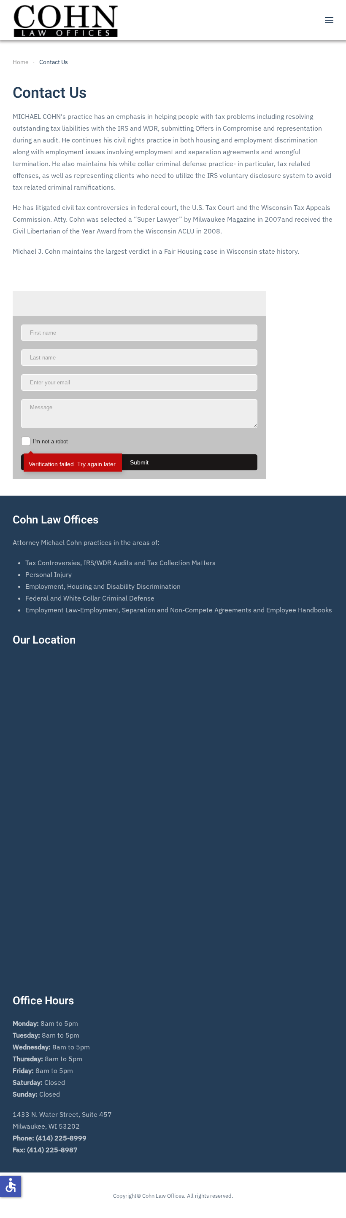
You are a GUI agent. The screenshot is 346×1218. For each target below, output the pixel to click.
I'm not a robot (50, 441)
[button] (329, 20)
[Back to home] (65, 20)
